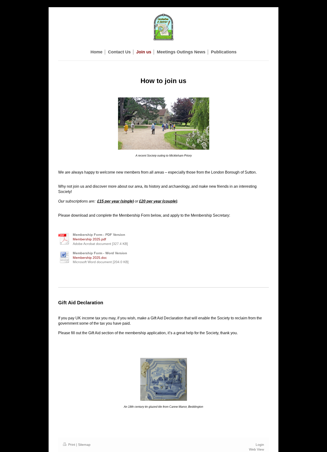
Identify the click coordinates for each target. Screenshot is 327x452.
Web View (256, 449)
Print (71, 444)
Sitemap (84, 444)
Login (260, 444)
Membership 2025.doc (90, 258)
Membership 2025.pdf (89, 239)
